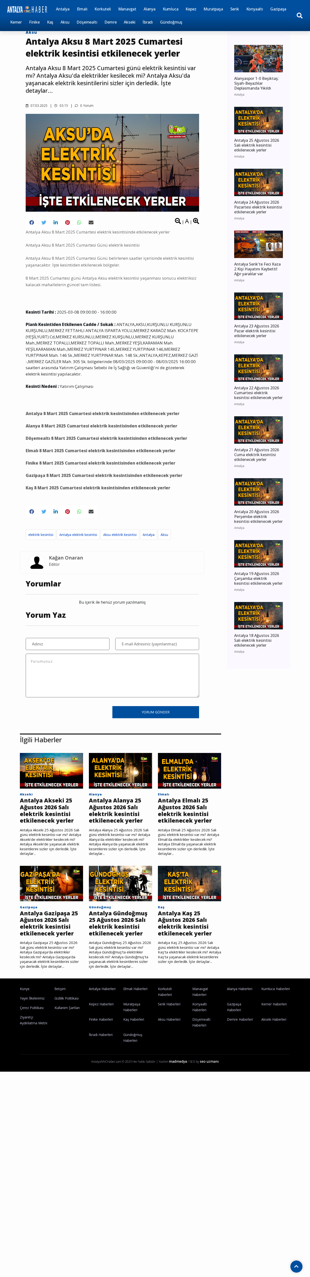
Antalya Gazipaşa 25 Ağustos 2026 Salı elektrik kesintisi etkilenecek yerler (49, 923)
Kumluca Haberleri (275, 988)
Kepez (191, 9)
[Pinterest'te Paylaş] (67, 223)
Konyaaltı (254, 9)
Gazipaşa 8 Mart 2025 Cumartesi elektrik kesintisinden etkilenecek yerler (104, 475)
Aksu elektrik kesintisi (120, 534)
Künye (25, 988)
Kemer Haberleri (274, 1004)
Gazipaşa (278, 9)
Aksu (65, 22)
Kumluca (170, 9)
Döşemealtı (87, 22)
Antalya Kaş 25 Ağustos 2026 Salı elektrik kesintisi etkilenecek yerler (185, 923)
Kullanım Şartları (67, 1007)
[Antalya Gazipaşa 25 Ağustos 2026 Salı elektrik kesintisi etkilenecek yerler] (51, 883)
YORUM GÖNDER (156, 712)
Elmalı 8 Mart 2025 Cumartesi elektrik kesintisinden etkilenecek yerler (100, 450)
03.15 (63, 105)
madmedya (178, 1061)
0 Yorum (86, 105)
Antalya (63, 9)
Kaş (50, 22)
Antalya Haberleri (102, 988)
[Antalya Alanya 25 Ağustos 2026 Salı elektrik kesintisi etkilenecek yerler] (120, 770)
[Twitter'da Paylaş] (44, 223)
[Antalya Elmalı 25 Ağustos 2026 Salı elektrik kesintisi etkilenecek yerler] (189, 770)
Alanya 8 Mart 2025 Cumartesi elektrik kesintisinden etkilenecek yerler (101, 426)
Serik (234, 9)
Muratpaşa (213, 9)
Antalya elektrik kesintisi (78, 534)
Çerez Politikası (32, 1007)
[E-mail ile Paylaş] (91, 223)
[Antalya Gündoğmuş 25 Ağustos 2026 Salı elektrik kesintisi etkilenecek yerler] (120, 883)
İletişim (60, 988)
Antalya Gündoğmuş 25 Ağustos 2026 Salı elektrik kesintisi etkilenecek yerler (118, 923)
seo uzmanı (209, 1061)
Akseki (129, 22)
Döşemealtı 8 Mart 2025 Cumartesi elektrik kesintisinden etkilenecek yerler (106, 438)
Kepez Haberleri (101, 1004)
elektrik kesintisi (40, 534)
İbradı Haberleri (101, 1034)
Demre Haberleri (240, 1019)
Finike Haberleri (101, 1019)
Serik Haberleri (169, 1004)
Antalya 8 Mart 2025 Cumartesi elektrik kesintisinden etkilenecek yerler (102, 413)
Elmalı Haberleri (135, 988)
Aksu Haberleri (169, 1019)
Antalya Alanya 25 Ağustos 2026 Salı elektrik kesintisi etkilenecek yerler (116, 810)
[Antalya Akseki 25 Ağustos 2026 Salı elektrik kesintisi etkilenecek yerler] (51, 770)
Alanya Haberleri (239, 988)
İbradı (148, 22)
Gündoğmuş (171, 22)
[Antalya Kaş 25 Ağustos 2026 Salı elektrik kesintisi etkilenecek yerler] (189, 883)
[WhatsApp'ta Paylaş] (79, 223)
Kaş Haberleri (133, 1019)
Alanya (149, 9)
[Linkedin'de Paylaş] (56, 223)
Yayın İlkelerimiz (32, 998)
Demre (110, 22)
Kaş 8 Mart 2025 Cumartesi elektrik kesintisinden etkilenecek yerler (98, 488)
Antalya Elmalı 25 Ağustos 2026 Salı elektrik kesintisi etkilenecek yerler (185, 810)
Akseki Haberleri (273, 1019)
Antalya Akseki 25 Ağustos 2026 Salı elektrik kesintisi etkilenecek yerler (47, 810)
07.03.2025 (38, 105)
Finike (34, 22)
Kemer (16, 22)
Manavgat (127, 9)
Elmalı (82, 9)
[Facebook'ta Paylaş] (32, 223)
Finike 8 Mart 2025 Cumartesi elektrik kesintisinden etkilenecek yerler (100, 463)
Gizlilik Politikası (66, 998)
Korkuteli (102, 9)
